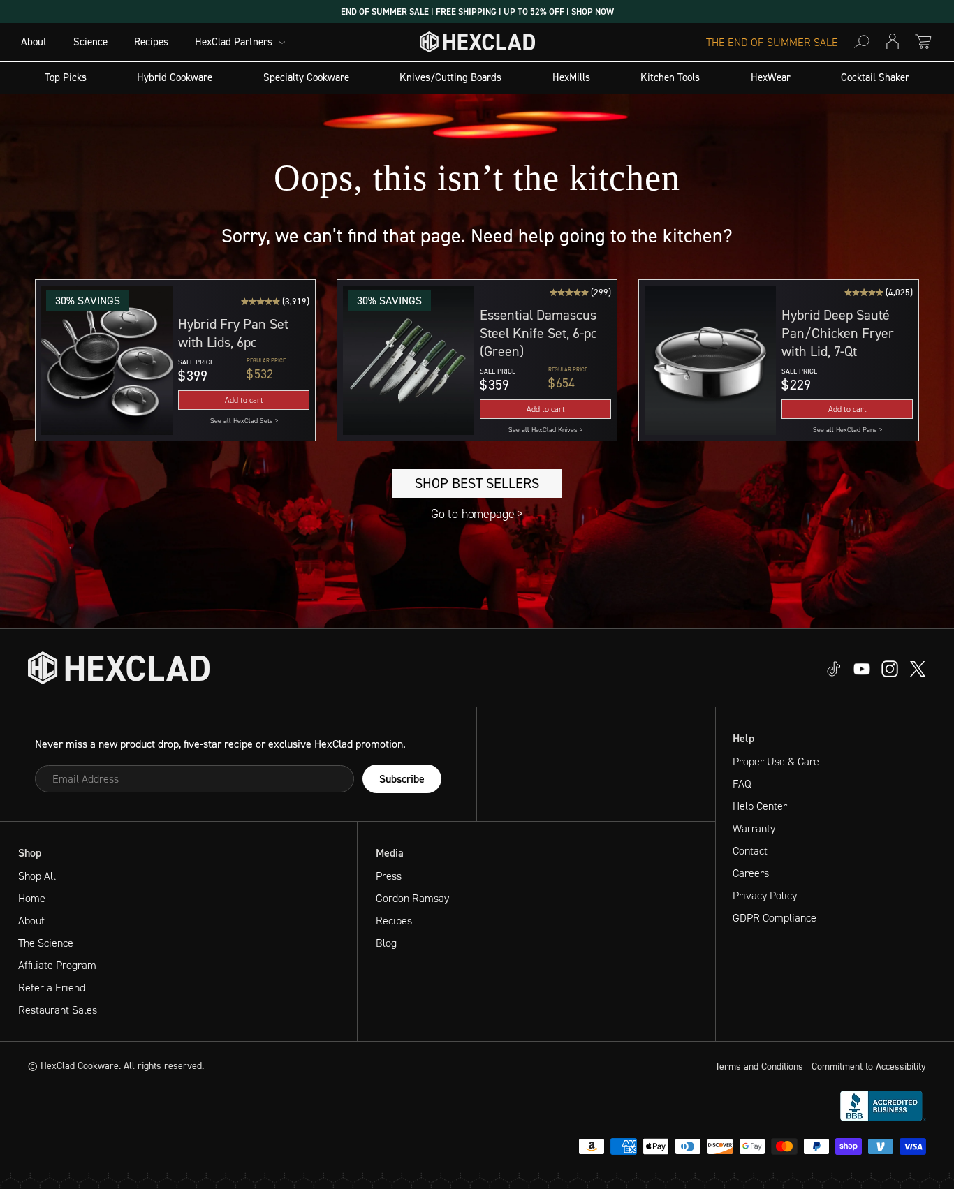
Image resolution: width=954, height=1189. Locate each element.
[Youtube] (833, 668)
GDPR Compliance (774, 917)
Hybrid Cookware (174, 77)
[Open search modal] (862, 42)
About (34, 42)
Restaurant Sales (57, 1010)
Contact (750, 850)
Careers (751, 873)
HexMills (571, 77)
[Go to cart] (923, 42)
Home (31, 898)
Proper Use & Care (776, 761)
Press (389, 876)
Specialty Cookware (306, 77)
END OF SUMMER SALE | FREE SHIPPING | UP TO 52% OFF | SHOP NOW (477, 11)
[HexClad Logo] (477, 45)
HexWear (771, 77)
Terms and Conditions (759, 1066)
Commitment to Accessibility (869, 1066)
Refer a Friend (51, 987)
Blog (386, 943)
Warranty (754, 828)
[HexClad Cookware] (119, 667)
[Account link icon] (893, 42)
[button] (107, 360)
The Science (45, 943)
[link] (243, 420)
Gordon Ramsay (412, 898)
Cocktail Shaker (875, 77)
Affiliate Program (57, 965)
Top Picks (66, 77)
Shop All (37, 876)
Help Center (760, 806)
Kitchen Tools (670, 77)
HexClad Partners (233, 42)
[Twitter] (889, 668)
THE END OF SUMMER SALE (772, 42)
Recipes (151, 42)
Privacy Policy (765, 895)
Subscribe (402, 778)
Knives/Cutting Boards (450, 77)
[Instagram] (861, 668)
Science (90, 42)
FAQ (742, 783)
